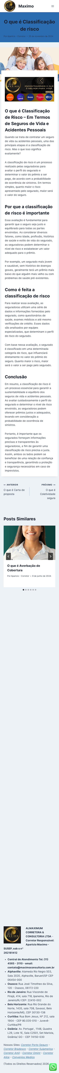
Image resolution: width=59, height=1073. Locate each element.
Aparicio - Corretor (16, 36)
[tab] (23, 590)
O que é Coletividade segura (47, 492)
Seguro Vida (29, 16)
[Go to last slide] (8, 556)
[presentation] (29, 543)
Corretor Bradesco (15, 1048)
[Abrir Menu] (52, 6)
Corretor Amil (12, 1053)
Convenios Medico (23, 1057)
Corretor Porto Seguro (34, 1044)
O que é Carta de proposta (14, 490)
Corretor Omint (31, 1053)
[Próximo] (50, 556)
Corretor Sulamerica (41, 1048)
